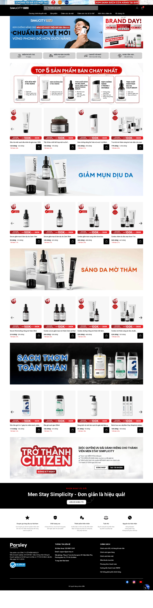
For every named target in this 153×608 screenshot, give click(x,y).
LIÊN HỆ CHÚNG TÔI (76, 502)
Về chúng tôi (119, 13)
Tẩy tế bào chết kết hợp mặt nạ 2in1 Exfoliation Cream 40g (22, 142)
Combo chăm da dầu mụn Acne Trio (90, 236)
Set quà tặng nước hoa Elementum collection (126, 425)
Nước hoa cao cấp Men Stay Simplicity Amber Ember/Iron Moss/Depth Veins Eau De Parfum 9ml (93, 425)
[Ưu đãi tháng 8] (56, 32)
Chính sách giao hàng (107, 552)
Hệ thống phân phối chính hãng (110, 572)
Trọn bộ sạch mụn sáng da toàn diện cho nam (126, 142)
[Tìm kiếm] (46, 8)
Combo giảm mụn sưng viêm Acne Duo (56, 236)
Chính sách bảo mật (107, 556)
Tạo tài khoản (116, 468)
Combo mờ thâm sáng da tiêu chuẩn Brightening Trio (90, 331)
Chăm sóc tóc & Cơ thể (85, 13)
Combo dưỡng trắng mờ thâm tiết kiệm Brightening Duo (57, 331)
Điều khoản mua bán (107, 560)
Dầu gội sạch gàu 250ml (18, 425)
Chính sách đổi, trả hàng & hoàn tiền (112, 548)
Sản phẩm (53, 13)
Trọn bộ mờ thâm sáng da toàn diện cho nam (93, 142)
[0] (142, 8)
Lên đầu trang (146, 607)
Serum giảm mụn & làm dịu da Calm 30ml (23, 236)
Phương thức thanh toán (108, 564)
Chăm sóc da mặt (67, 13)
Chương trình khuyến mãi (38, 13)
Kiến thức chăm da (105, 13)
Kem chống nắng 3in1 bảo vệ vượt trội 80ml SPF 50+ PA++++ (58, 142)
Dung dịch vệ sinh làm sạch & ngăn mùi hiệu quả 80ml (59, 425)
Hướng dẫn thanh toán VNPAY (110, 568)
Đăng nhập (101, 468)
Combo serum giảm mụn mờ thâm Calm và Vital (26, 331)
